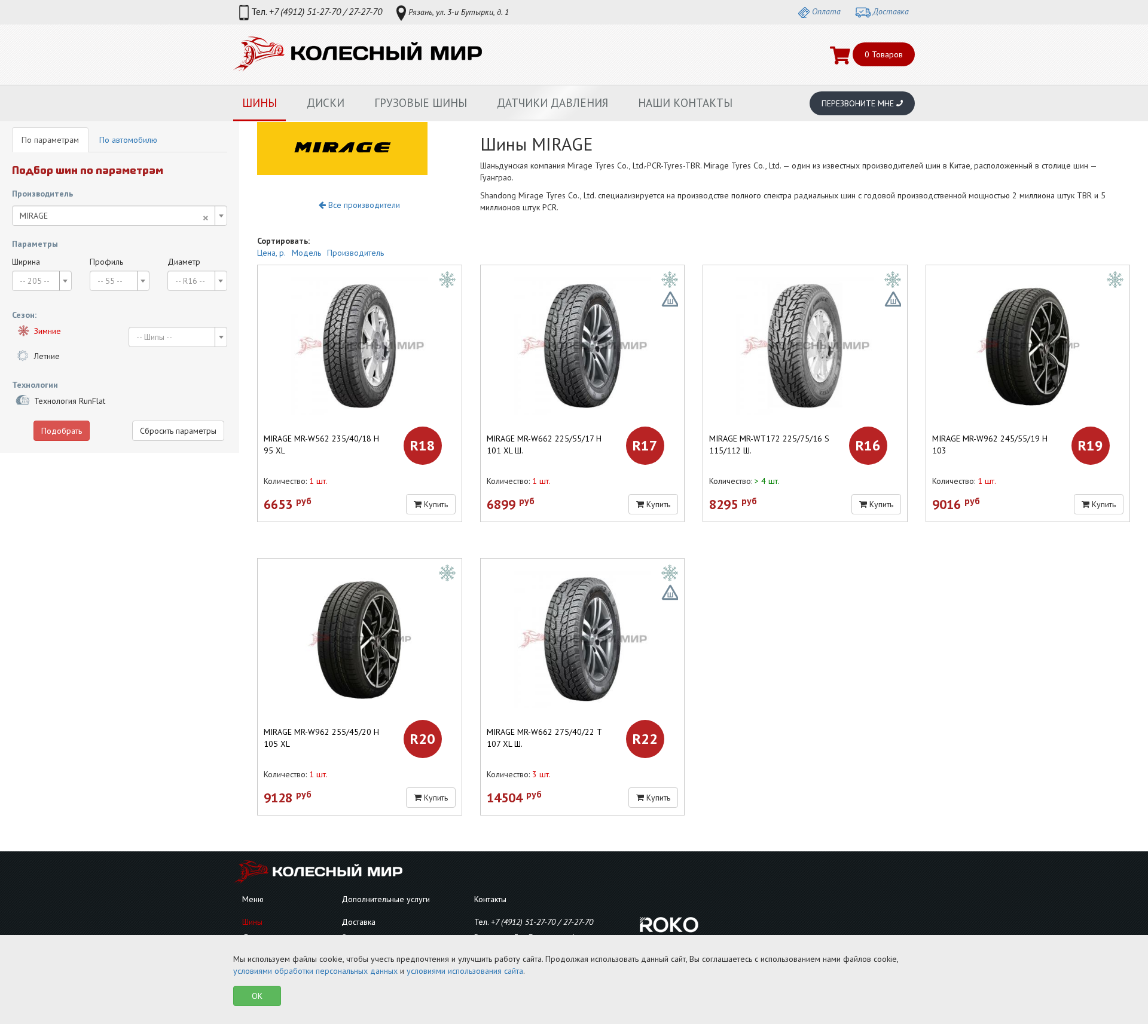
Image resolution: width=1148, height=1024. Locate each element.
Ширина (26, 261)
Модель (306, 252)
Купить (435, 504)
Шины (259, 103)
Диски (325, 103)
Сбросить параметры (178, 430)
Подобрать (61, 430)
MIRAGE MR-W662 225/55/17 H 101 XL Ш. (544, 444)
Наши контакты (685, 103)
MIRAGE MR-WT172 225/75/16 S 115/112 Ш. (769, 444)
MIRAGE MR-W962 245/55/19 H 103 (990, 444)
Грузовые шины (420, 103)
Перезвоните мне (859, 103)
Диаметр (183, 261)
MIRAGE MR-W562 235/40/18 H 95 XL (321, 444)
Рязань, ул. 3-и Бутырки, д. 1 (457, 12)
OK (257, 996)
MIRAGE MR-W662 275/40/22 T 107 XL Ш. (544, 737)
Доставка (890, 11)
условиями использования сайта (465, 970)
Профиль (106, 261)
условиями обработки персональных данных (315, 970)
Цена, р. (271, 252)
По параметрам (50, 139)
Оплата (825, 11)
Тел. (315, 11)
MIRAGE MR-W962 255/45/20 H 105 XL (321, 737)
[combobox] (119, 216)
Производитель (355, 252)
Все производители (363, 205)
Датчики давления (552, 103)
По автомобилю (128, 139)
